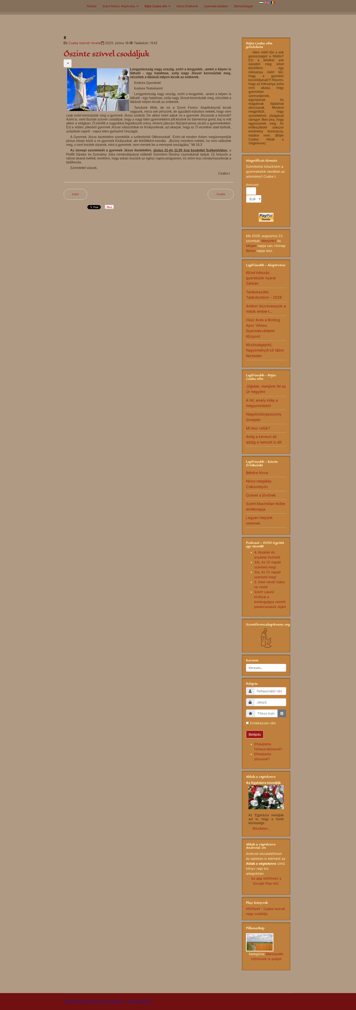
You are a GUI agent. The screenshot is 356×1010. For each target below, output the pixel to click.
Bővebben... (261, 828)
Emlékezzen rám (263, 723)
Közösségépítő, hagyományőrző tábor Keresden (265, 350)
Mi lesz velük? (258, 428)
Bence (250, 251)
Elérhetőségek (243, 6)
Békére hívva (257, 473)
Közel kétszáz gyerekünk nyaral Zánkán (261, 278)
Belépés (255, 734)
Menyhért (268, 241)
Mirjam (251, 246)
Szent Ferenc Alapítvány (118, 6)
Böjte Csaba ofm (156, 6)
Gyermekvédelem (216, 6)
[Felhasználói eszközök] (67, 63)
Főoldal (91, 6)
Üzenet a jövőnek (261, 495)
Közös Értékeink (187, 6)
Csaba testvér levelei (84, 43)
